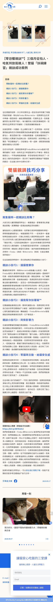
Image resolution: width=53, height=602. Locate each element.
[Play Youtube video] (26, 409)
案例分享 (37, 52)
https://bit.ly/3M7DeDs (13, 429)
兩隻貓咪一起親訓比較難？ (17, 83)
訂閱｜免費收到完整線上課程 (31, 588)
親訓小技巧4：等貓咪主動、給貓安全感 (23, 103)
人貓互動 (29, 52)
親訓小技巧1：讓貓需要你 (17, 88)
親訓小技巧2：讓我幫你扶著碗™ (20, 93)
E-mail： (6, 578)
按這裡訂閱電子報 (33, 470)
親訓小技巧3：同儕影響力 (17, 98)
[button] (50, 522)
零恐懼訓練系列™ (18, 52)
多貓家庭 (6, 52)
